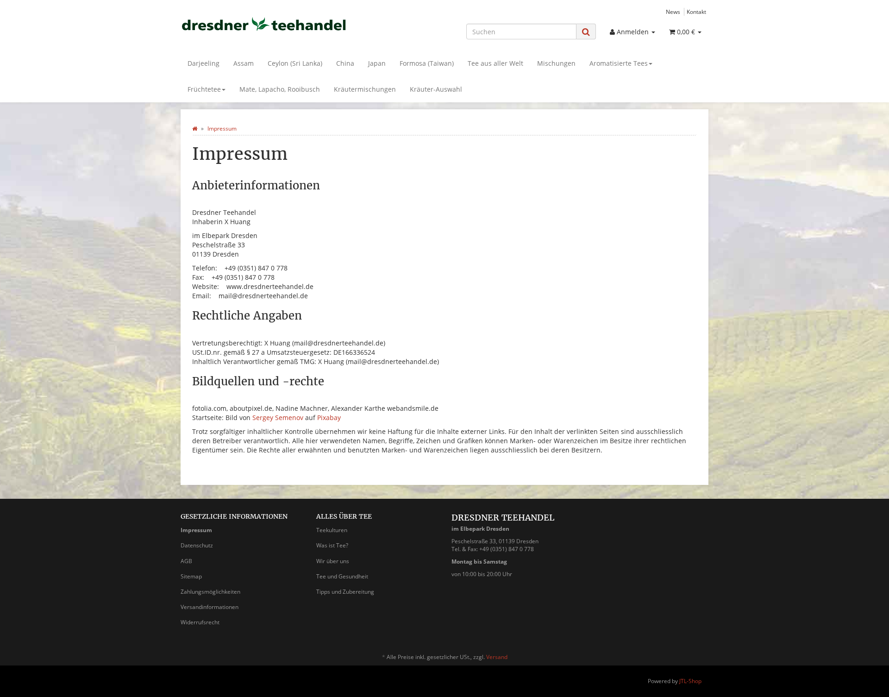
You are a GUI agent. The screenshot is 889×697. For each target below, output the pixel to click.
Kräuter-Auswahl (436, 89)
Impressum (196, 530)
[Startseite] (194, 128)
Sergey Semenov (277, 417)
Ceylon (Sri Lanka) (295, 63)
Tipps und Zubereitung (345, 592)
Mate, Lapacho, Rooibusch (279, 89)
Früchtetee (204, 89)
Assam (243, 63)
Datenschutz (197, 545)
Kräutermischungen (365, 89)
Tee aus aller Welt (495, 63)
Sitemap (191, 576)
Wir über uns (332, 561)
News (673, 11)
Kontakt (696, 11)
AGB (186, 561)
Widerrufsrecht (200, 622)
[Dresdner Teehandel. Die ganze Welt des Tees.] (264, 24)
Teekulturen (331, 530)
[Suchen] (586, 31)
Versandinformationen (209, 607)
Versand (496, 657)
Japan (377, 63)
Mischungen (556, 63)
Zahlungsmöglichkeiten (210, 592)
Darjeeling (203, 63)
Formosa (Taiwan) (427, 63)
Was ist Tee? (332, 545)
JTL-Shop (690, 681)
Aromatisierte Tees (618, 63)
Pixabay (329, 417)
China (345, 63)
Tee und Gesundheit (342, 576)
